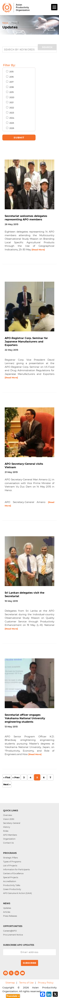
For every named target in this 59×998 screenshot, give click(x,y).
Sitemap (10, 982)
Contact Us (8, 843)
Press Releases (10, 916)
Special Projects (10, 877)
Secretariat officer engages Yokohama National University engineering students (25, 718)
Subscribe (29, 963)
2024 (11, 118)
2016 (11, 77)
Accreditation (9, 881)
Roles (5, 831)
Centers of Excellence (13, 873)
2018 (11, 87)
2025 (11, 123)
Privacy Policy (45, 982)
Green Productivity (12, 889)
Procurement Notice (13, 935)
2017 (11, 82)
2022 (11, 107)
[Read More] (38, 249)
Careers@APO (10, 931)
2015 (11, 71)
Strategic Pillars (10, 857)
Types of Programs (12, 861)
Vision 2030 (8, 819)
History (6, 827)
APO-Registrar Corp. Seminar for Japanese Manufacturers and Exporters (26, 342)
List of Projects (10, 865)
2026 (11, 128)
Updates (7, 908)
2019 (11, 92)
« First (6, 777)
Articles (6, 912)
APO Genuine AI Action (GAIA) (17, 893)
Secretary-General (11, 823)
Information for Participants (16, 869)
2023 (11, 113)
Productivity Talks (11, 885)
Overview (7, 815)
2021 (11, 102)
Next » (7, 784)
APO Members (10, 835)
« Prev (16, 777)
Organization (9, 839)
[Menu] (54, 7)
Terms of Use (26, 982)
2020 (11, 97)
